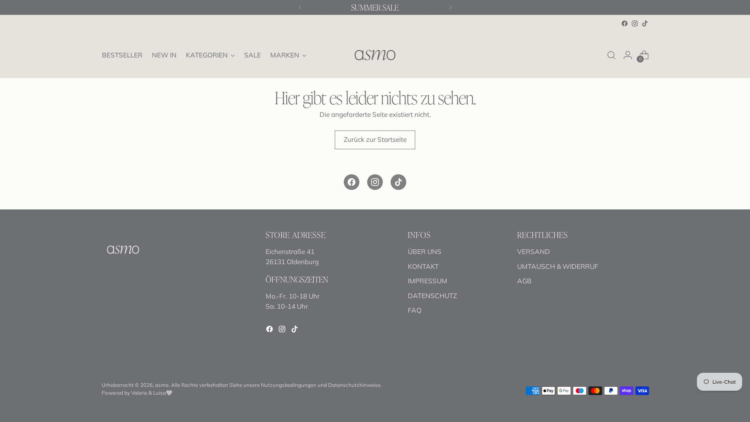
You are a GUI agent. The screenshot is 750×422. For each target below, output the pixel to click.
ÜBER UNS (424, 251)
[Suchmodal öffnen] (611, 55)
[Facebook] (351, 182)
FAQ (414, 310)
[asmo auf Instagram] (634, 23)
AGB (524, 281)
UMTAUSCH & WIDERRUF (557, 266)
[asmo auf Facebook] (624, 23)
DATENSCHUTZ (432, 295)
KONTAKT (423, 266)
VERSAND (533, 251)
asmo (162, 385)
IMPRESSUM (427, 281)
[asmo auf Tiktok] (644, 23)
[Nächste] (450, 7)
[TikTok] (398, 182)
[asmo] (375, 55)
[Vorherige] (300, 7)
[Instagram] (375, 182)
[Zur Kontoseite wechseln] (628, 55)
